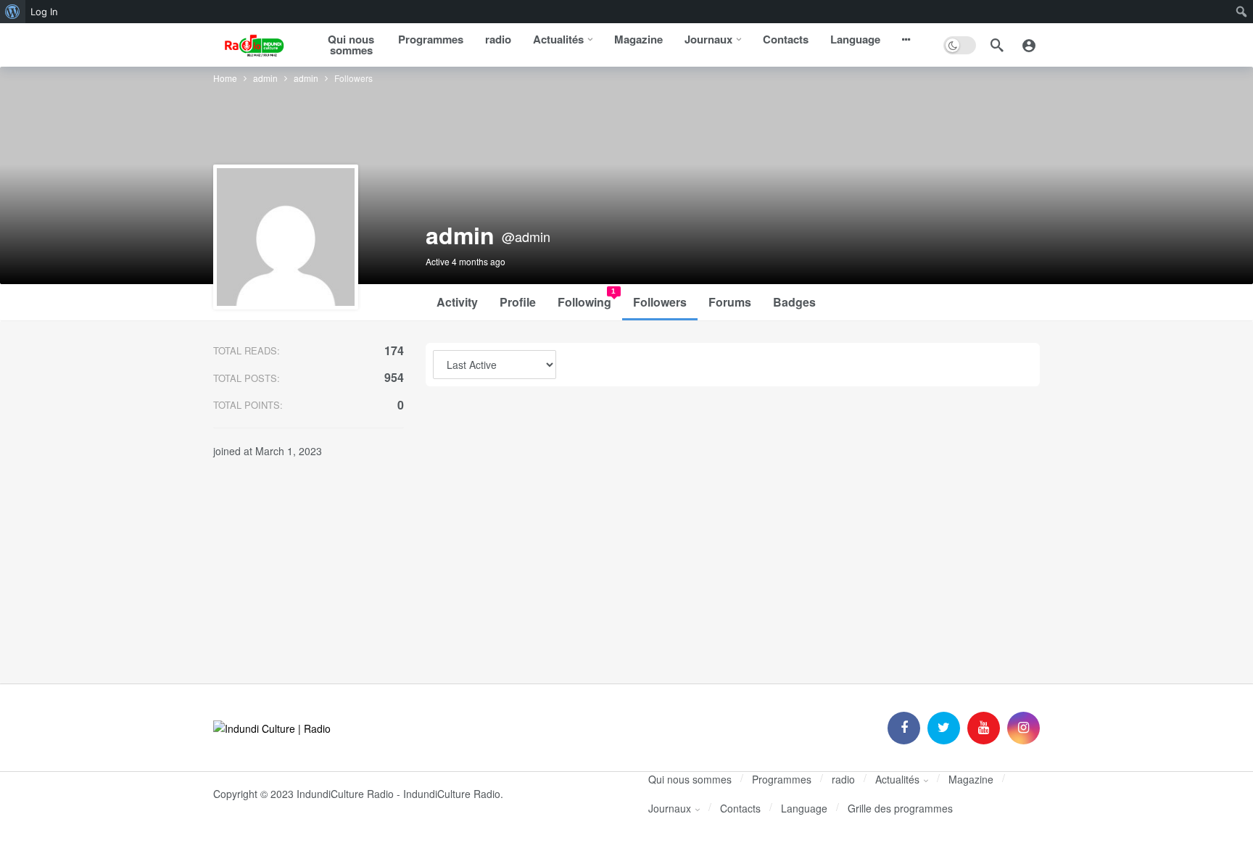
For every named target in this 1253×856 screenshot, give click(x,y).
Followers (660, 302)
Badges (794, 302)
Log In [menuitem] (44, 11)
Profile (518, 302)
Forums (729, 302)
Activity (457, 302)
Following (587, 298)
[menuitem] (12, 11)
